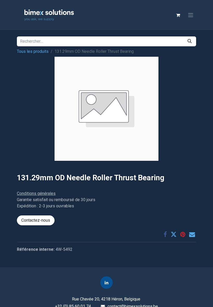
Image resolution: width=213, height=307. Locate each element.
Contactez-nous (35, 220)
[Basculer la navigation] (190, 15)
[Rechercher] (189, 41)
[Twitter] (174, 235)
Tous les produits (33, 51)
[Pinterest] (182, 235)
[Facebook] (165, 235)
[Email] (192, 235)
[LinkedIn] (106, 282)
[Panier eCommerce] (178, 15)
